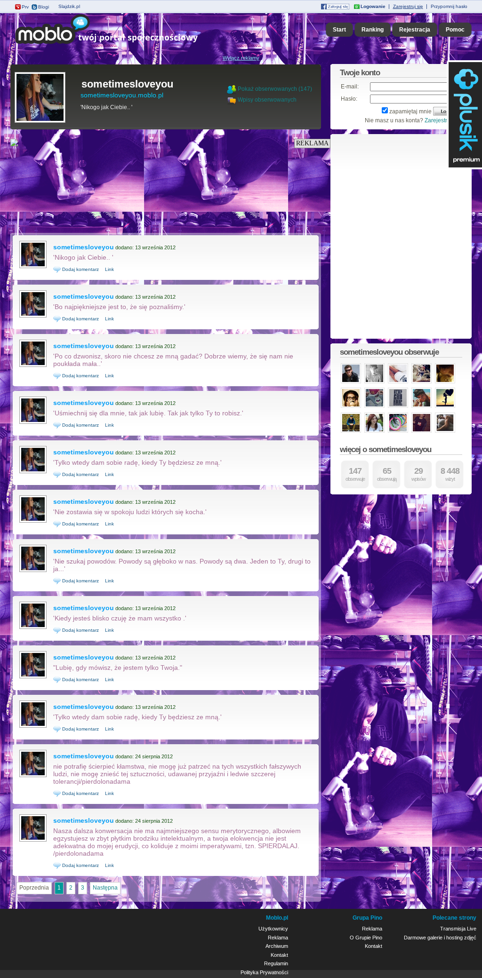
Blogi (43, 6)
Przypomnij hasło (449, 6)
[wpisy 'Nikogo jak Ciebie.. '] (33, 267)
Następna (105, 888)
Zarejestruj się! (443, 120)
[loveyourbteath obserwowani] (445, 382)
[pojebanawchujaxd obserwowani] (421, 382)
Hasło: (349, 99)
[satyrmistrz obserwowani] (398, 407)
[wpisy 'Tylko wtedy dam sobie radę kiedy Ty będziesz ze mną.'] (33, 472)
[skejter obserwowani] (374, 382)
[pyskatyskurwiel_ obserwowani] (374, 407)
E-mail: (350, 86)
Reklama (278, 937)
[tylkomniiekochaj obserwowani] (398, 382)
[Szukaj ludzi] (231, 89)
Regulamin (276, 963)
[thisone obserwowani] (421, 407)
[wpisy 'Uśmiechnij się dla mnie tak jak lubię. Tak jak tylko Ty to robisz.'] (33, 423)
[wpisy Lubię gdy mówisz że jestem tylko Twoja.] (33, 677)
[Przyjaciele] (232, 100)
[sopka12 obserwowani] (351, 407)
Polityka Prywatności (264, 972)
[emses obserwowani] (445, 407)
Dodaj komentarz (80, 269)
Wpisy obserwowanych (267, 100)
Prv (25, 6)
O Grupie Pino (366, 937)
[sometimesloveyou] (40, 122)
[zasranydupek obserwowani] (421, 432)
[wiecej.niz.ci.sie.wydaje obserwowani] (374, 432)
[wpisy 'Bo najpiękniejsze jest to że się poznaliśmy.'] (33, 316)
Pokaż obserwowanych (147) (275, 89)
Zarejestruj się (408, 6)
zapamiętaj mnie (410, 111)
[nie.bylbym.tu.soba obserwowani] (351, 382)
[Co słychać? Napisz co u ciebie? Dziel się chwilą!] (119, 44)
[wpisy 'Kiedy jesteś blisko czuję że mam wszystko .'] (33, 628)
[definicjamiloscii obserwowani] (445, 432)
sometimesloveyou (127, 84)
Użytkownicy (273, 928)
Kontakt (279, 955)
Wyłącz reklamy (241, 58)
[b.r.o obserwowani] (351, 432)
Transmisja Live (458, 928)
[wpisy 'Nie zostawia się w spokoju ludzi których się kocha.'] (33, 522)
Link (109, 269)
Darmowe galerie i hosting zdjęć (440, 937)
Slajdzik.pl (69, 6)
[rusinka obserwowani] (398, 432)
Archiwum (276, 946)
